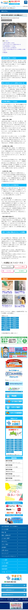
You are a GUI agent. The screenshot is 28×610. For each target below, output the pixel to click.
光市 (6, 323)
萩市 (18, 444)
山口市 (5, 319)
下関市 (5, 317)
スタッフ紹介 (5, 544)
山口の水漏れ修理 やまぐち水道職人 (8, 6)
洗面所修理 (4, 569)
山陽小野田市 (6, 327)
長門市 (10, 446)
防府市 (14, 319)
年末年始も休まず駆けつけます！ (13, 475)
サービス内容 (5, 529)
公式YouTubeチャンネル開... (12, 467)
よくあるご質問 (5, 538)
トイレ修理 (4, 560)
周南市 (14, 325)
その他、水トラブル (7, 572)
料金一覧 (4, 532)
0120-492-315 (11, 582)
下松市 (5, 321)
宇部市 (14, 317)
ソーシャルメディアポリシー (9, 556)
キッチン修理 (5, 563)
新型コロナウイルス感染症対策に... (13, 480)
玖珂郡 (14, 327)
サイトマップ (5, 553)
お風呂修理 (4, 566)
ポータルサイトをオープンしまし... (13, 462)
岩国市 (14, 321)
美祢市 (5, 325)
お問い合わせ (5, 550)
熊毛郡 (5, 329)
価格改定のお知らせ (10, 471)
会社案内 (4, 547)
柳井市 (14, 323)
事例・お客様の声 (6, 535)
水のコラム (19, 6)
